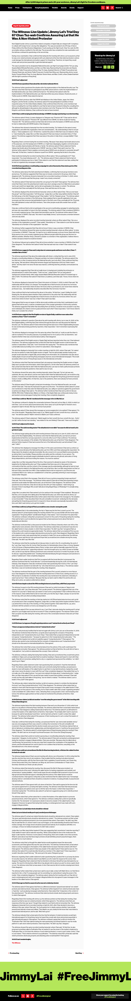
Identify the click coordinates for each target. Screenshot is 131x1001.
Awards (64, 8)
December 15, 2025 (103, 30)
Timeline (55, 8)
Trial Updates (27, 8)
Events (72, 8)
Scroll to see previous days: (97, 22)
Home (10, 8)
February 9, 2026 (103, 26)
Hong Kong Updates (42, 8)
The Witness (16, 943)
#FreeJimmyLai (110, 997)
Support (81, 8)
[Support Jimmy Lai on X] (103, 8)
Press (17, 8)
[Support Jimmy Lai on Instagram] (108, 8)
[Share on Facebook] (108, 67)
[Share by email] (112, 67)
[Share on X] (105, 67)
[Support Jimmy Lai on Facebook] (112, 8)
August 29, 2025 (103, 35)
